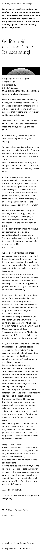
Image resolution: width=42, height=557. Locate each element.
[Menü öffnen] (38, 3)
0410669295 (33, 91)
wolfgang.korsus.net (20, 94)
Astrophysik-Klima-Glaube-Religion (18, 3)
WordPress (27, 548)
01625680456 (14, 91)
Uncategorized (8, 515)
